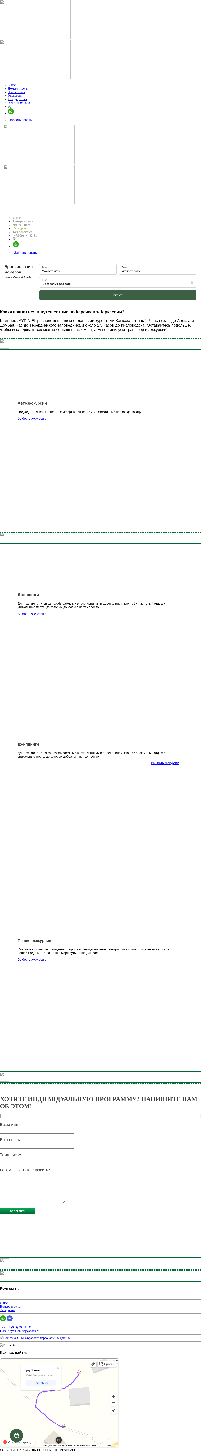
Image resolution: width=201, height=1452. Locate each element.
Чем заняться (16, 92)
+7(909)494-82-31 (20, 102)
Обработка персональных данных (47, 1338)
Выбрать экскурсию (32, 418)
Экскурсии (15, 95)
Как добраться (17, 99)
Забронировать (20, 120)
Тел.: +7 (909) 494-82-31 (16, 1327)
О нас (12, 85)
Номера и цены (18, 88)
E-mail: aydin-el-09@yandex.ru (19, 1331)
